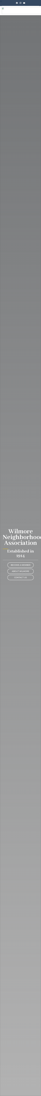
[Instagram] (20, 3)
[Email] (24, 3)
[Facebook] (17, 3)
